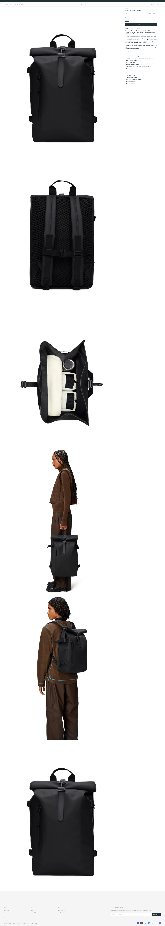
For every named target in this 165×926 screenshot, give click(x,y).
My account (6, 910)
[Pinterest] (89, 911)
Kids (13, 4)
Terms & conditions (61, 912)
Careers (5, 912)
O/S (127, 20)
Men (10, 4)
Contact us (33, 910)
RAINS (126, 8)
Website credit (34, 923)
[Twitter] (91, 911)
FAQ (32, 915)
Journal (5, 915)
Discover (23, 4)
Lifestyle (17, 4)
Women (6, 4)
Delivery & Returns (34, 912)
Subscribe (156, 914)
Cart (159, 4)
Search (153, 4)
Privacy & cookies (61, 910)
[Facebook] (87, 911)
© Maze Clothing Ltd (8, 923)
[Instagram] (84, 911)
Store (5, 917)
